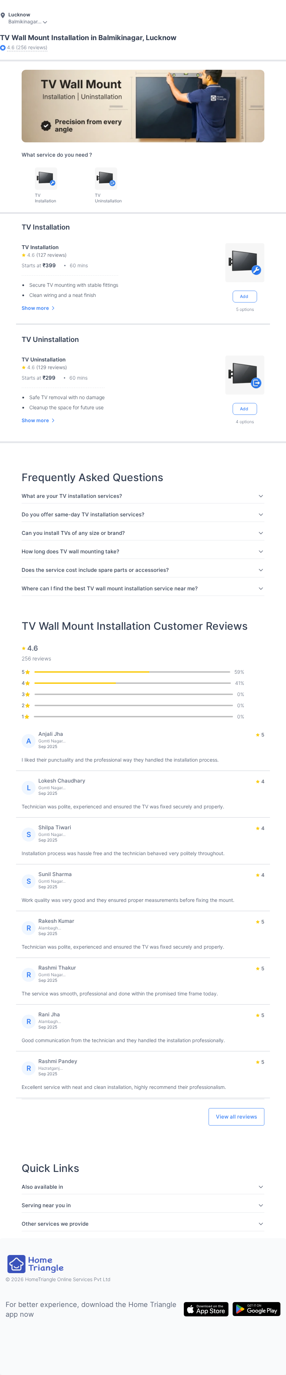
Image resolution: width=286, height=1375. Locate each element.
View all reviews (236, 1116)
